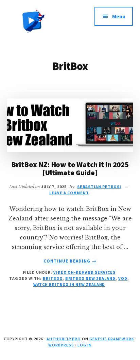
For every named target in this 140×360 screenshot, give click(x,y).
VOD (122, 278)
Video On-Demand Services (84, 272)
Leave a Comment (69, 192)
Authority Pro (64, 338)
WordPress (61, 344)
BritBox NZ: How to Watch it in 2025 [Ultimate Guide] (69, 168)
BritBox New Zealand (90, 278)
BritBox (53, 278)
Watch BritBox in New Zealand (69, 284)
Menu (118, 16)
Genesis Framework (111, 338)
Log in (84, 344)
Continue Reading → (70, 261)
